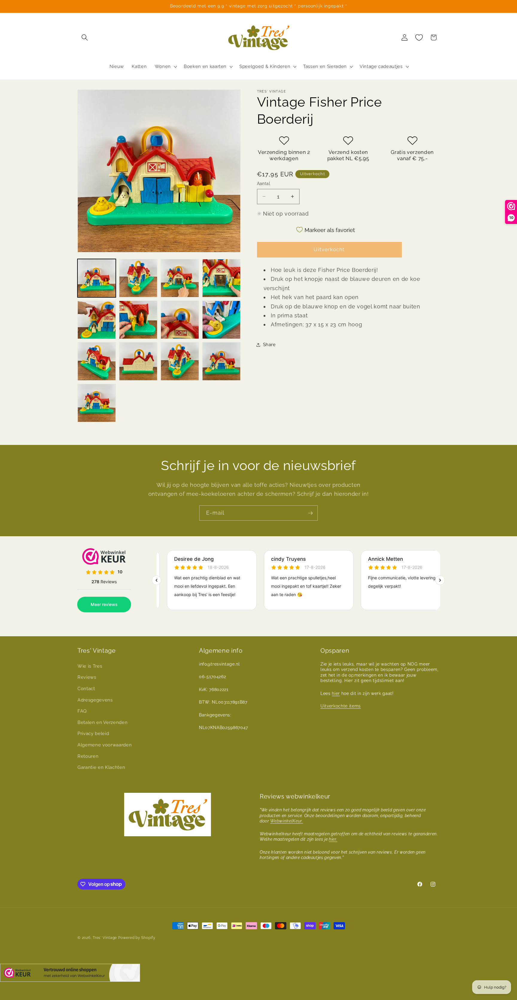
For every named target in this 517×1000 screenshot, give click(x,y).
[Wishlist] (419, 37)
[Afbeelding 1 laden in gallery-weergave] (96, 278)
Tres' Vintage (105, 938)
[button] (84, 37)
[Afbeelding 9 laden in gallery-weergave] (96, 361)
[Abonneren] (310, 513)
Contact (86, 688)
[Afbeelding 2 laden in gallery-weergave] (138, 278)
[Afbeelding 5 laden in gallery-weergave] (96, 320)
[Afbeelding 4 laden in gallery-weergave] (221, 278)
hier (336, 693)
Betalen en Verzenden (102, 722)
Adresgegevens (95, 700)
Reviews (86, 677)
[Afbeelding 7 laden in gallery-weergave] (180, 320)
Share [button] (269, 344)
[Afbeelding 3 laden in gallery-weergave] (180, 278)
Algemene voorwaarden (104, 745)
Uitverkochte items (340, 706)
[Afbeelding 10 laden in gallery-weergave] (138, 361)
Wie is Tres (89, 666)
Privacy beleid (93, 733)
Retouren (87, 756)
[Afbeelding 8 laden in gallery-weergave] (221, 320)
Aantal (263, 183)
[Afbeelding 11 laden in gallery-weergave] (180, 361)
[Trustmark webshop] (70, 974)
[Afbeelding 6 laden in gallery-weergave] (138, 320)
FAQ (82, 711)
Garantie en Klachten (101, 767)
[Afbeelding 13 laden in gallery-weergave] (96, 403)
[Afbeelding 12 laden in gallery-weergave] (221, 361)
